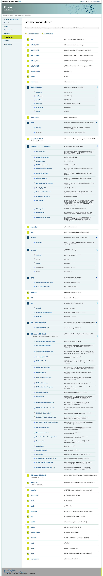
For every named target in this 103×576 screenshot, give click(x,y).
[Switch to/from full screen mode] (89, 1)
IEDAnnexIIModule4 (38, 475)
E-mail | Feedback (9, 570)
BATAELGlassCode (42, 361)
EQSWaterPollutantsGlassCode (46, 417)
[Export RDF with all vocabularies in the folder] (96, 87)
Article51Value (40, 151)
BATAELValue (40, 161)
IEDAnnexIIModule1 (38, 323)
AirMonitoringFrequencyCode (45, 341)
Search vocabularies (33, 33)
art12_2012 (35, 45)
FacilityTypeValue (41, 188)
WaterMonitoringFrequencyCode (46, 458)
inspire (33, 490)
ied (32, 303)
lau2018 (34, 511)
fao (32, 232)
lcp (32, 516)
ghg (32, 278)
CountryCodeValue (42, 173)
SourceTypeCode (41, 450)
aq (32, 39)
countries (39, 242)
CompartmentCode (42, 392)
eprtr (32, 123)
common (34, 82)
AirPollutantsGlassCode (43, 345)
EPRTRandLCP (37, 139)
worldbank (35, 559)
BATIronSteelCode (42, 383)
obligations (39, 107)
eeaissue (39, 103)
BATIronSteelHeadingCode (44, 387)
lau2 (32, 506)
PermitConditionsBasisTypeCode (46, 437)
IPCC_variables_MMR (43, 286)
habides (34, 292)
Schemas (7, 33)
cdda (33, 76)
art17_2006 (35, 55)
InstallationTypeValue (43, 196)
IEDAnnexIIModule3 (38, 334)
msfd (33, 522)
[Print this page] (86, 1)
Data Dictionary (19, 15)
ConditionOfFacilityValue (44, 168)
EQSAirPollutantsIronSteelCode (46, 408)
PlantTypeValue (41, 209)
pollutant (39, 316)
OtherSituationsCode (42, 427)
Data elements (8, 30)
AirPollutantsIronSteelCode (44, 351)
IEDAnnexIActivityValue (43, 192)
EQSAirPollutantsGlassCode (45, 402)
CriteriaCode (40, 396)
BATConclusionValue (42, 165)
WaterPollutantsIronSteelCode (45, 467)
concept (38, 255)
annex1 (38, 308)
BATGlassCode (41, 372)
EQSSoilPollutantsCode (43, 413)
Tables (6, 26)
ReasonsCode (40, 441)
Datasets (6, 23)
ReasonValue (40, 212)
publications (35, 532)
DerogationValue (41, 178)
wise (32, 553)
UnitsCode (39, 454)
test (32, 543)
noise (33, 527)
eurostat (34, 227)
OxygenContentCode (42, 433)
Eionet (11, 15)
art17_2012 (35, 61)
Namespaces (8, 44)
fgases (33, 237)
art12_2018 (35, 50)
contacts (39, 92)
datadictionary (36, 87)
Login (82, 1)
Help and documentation (11, 19)
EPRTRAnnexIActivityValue (44, 183)
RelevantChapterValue (43, 217)
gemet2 (33, 250)
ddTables (39, 100)
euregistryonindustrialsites (41, 146)
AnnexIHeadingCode (42, 327)
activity (38, 127)
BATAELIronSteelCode (43, 367)
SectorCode (40, 446)
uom (32, 548)
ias (32, 298)
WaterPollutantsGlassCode (44, 462)
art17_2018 (35, 66)
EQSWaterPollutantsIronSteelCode (47, 422)
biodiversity (35, 71)
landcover (34, 495)
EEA (12, 1)
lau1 (32, 501)
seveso (33, 538)
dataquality (35, 117)
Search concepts (48, 33)
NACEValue (39, 200)
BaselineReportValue (42, 157)
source (38, 263)
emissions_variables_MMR (44, 282)
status (38, 111)
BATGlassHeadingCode (43, 377)
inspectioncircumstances (44, 312)
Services (6, 40)
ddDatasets (39, 96)
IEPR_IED (34, 482)
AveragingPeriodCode (43, 357)
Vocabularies (8, 37)
